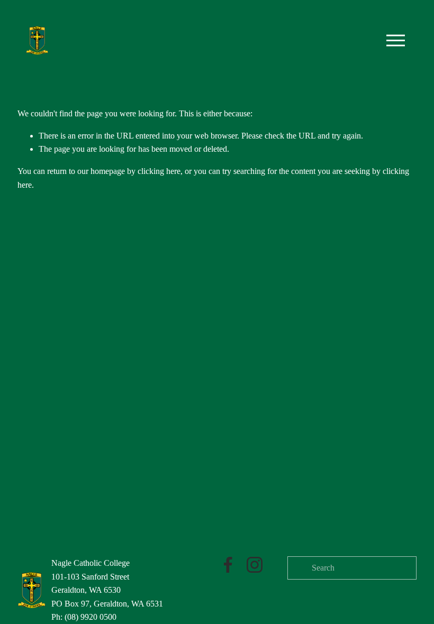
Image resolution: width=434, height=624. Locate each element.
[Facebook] (228, 564)
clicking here (159, 171)
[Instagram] (254, 564)
